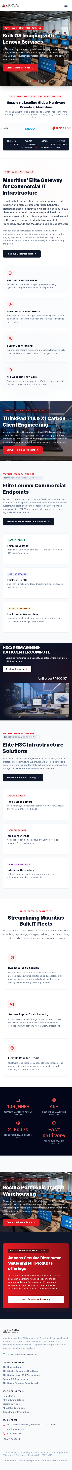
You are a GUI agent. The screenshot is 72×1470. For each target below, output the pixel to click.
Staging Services (11, 1404)
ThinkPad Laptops (12, 1367)
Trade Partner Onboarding (16, 1412)
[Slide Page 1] (27, 81)
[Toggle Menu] (66, 5)
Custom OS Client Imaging (15, 1379)
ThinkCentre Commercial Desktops (20, 1371)
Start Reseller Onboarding (36, 1299)
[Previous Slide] (6, 48)
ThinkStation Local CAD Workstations (21, 1375)
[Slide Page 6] (45, 81)
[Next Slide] (66, 48)
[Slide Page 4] (39, 81)
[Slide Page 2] (30, 81)
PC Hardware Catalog (13, 1400)
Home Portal (9, 1396)
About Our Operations (14, 1408)
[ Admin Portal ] (11, 1439)
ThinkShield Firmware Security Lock (20, 1383)
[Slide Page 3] (34, 81)
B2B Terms (10, 1460)
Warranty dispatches (29, 1460)
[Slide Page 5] (42, 81)
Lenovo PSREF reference (54, 1460)
